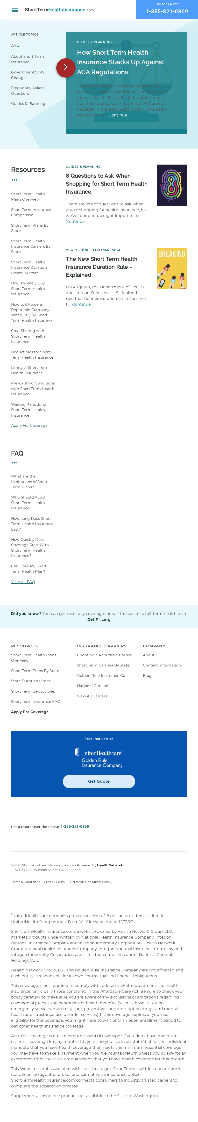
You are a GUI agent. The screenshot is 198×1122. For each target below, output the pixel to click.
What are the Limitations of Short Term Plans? (29, 482)
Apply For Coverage (29, 425)
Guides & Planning (94, 42)
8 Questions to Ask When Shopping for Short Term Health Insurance (107, 184)
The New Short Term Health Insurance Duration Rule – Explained (101, 267)
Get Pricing (99, 620)
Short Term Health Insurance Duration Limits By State (29, 268)
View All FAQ (23, 582)
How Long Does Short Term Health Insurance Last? (32, 524)
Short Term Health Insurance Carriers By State (31, 246)
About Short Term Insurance (93, 249)
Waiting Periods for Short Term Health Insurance (29, 410)
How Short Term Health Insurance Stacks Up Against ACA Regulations (120, 62)
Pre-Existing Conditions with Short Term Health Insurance (33, 389)
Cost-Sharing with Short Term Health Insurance (28, 336)
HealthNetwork (110, 865)
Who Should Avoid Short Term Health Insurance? (28, 503)
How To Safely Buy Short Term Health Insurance (28, 289)
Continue (117, 115)
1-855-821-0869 (167, 11)
